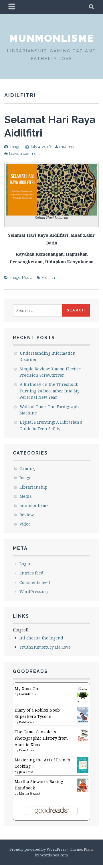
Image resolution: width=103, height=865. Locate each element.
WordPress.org (34, 591)
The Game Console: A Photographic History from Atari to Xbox (41, 738)
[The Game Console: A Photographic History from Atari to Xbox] (82, 741)
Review (26, 515)
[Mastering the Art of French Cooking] (82, 771)
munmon (67, 147)
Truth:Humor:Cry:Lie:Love (45, 647)
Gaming (27, 468)
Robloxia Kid (28, 722)
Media (27, 277)
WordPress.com (54, 855)
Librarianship (33, 487)
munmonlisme (51, 38)
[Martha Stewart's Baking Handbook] (82, 790)
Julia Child (26, 772)
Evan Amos (26, 750)
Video (25, 524)
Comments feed (34, 582)
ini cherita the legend (41, 638)
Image (14, 147)
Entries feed (31, 573)
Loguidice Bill (28, 694)
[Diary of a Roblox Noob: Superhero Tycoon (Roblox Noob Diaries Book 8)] (82, 721)
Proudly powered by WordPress (37, 849)
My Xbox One (28, 688)
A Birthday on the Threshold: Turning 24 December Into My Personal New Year (49, 391)
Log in (25, 563)
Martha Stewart (29, 793)
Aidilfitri (48, 277)
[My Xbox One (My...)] (82, 700)
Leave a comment (24, 153)
